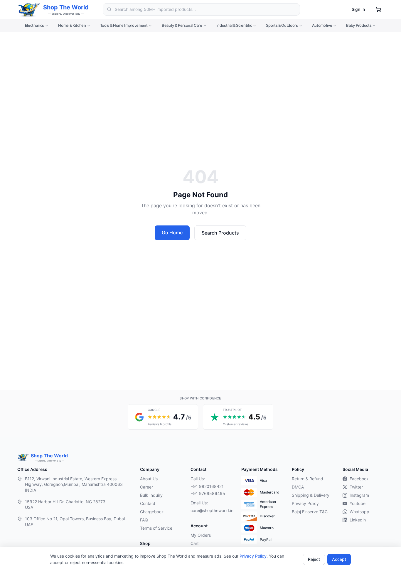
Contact (147, 503)
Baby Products (358, 25)
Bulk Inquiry (151, 495)
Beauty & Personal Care (182, 25)
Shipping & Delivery (310, 495)
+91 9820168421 (207, 486)
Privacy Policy (253, 555)
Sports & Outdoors (282, 25)
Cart (195, 543)
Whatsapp (359, 511)
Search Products (220, 233)
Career (146, 486)
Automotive (322, 25)
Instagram (359, 495)
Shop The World (66, 7)
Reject (314, 559)
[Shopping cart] (378, 9)
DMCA (298, 486)
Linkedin (358, 519)
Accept (339, 559)
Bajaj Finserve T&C (310, 511)
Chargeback (152, 511)
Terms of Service (156, 528)
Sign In (358, 9)
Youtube (357, 503)
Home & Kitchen (72, 25)
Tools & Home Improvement (124, 25)
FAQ (144, 519)
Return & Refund (307, 478)
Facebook (359, 478)
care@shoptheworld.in (211, 510)
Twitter (356, 486)
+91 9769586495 (208, 493)
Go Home (172, 232)
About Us (149, 478)
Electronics (34, 25)
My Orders (201, 535)
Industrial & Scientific (234, 25)
